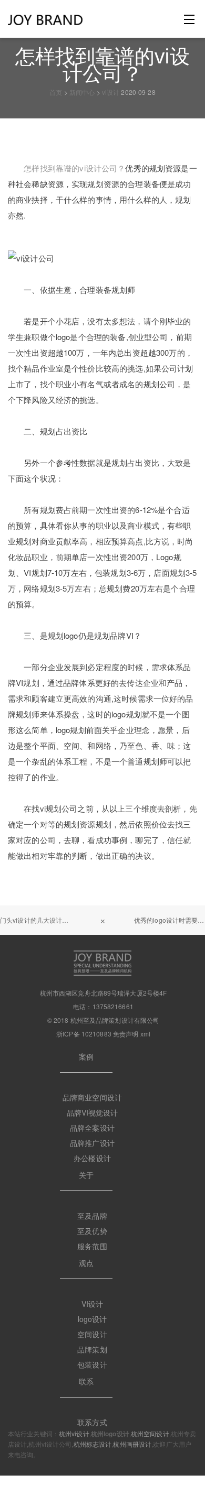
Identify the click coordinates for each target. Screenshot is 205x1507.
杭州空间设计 (150, 1433)
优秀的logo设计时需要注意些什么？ (169, 919)
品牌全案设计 (92, 1127)
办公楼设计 (92, 1158)
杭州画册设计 (132, 1443)
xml (145, 1033)
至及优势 (92, 1231)
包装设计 (92, 1364)
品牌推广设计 (92, 1143)
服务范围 (92, 1246)
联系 (86, 1381)
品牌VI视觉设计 (92, 1112)
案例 (86, 1056)
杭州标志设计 (93, 1443)
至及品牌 (92, 1215)
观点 (86, 1263)
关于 (86, 1175)
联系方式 (92, 1422)
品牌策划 (92, 1349)
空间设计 (92, 1334)
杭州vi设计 (74, 1433)
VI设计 (92, 1303)
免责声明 (125, 1033)
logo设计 (92, 1319)
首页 (55, 92)
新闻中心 (82, 92)
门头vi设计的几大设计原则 (37, 919)
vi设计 (110, 92)
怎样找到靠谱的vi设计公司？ (74, 167)
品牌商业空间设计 (92, 1097)
